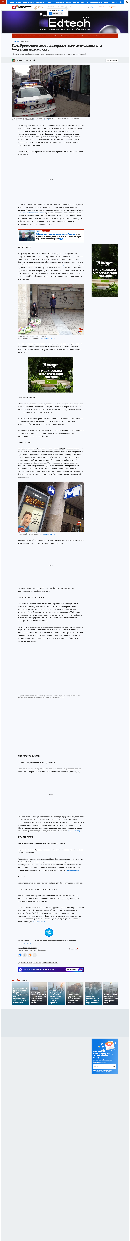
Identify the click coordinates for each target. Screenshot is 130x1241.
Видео (18, 2)
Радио (93, 7)
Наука (106, 2)
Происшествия (94, 36)
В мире (68, 2)
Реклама (102, 7)
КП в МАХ (60, 36)
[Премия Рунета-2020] (39, 7)
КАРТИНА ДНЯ (37, 962)
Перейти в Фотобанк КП (41, 120)
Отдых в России (69, 36)
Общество (49, 2)
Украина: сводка (51, 36)
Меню (3, 2)
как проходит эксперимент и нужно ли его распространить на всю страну (58, 236)
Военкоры (41, 36)
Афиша (103, 36)
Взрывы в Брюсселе (26, 962)
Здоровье (84, 2)
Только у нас (32, 36)
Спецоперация (28, 2)
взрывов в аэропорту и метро (32, 212)
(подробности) (74, 830)
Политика (40, 2)
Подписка (112, 7)
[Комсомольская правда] (22, 7)
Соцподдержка (96, 2)
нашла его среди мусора (63, 264)
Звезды (76, 2)
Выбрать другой (57, 13)
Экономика (60, 2)
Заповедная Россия (82, 36)
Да (50, 13)
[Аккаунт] (127, 2)
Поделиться (113, 60)
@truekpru (28, 943)
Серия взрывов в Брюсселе (50, 962)
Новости (24, 36)
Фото (12, 2)
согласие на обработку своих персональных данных (102, 1070)
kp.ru (80, 949)
